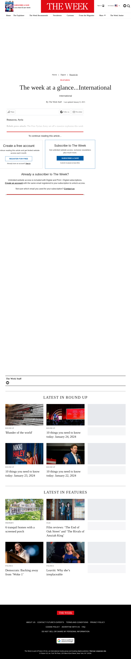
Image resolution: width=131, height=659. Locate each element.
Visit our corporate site (97, 651)
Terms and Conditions (77, 622)
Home (54, 75)
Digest (63, 75)
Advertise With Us (71, 627)
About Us (30, 622)
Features (65, 80)
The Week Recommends (38, 15)
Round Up (73, 75)
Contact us (69, 189)
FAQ (83, 627)
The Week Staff (55, 102)
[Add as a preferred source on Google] (65, 640)
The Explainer (18, 15)
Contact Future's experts (50, 622)
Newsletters (57, 15)
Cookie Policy (53, 627)
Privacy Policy (97, 622)
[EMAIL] (8, 382)
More (101, 15)
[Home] (8, 16)
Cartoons (70, 15)
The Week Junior (117, 15)
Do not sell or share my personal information (65, 631)
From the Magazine (86, 15)
